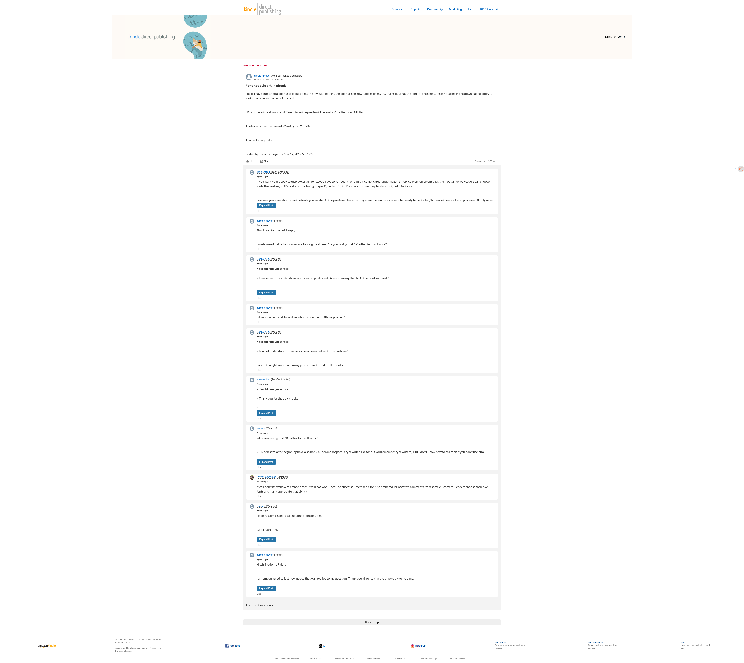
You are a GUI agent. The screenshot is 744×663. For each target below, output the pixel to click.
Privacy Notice (315, 659)
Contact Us (400, 659)
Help (471, 9)
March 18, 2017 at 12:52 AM (268, 79)
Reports (416, 9)
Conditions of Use (372, 659)
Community (435, 9)
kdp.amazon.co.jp (429, 659)
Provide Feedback (457, 659)
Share (267, 161)
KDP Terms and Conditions (287, 659)
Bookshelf (398, 9)
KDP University (490, 9)
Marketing (455, 9)
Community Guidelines (344, 659)
